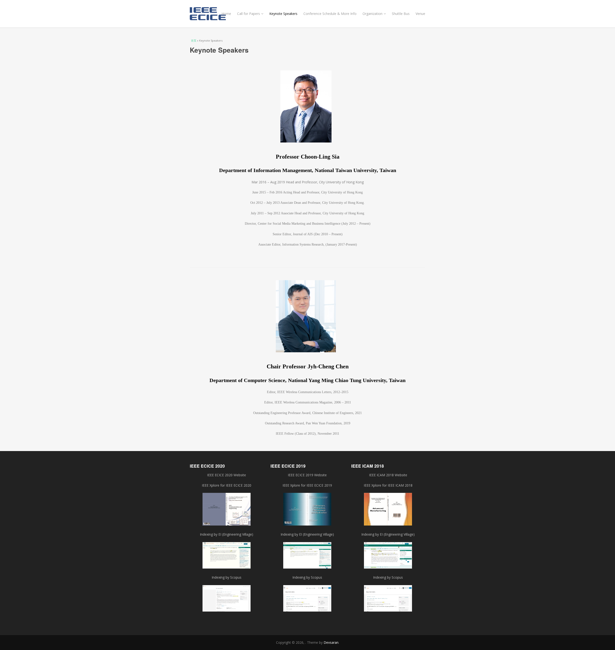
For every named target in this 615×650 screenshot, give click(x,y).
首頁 (193, 40)
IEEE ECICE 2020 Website (226, 475)
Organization (372, 13)
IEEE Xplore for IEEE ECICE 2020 (226, 485)
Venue (420, 13)
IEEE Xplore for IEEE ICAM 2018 (388, 485)
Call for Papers (248, 13)
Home (226, 13)
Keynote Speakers (283, 13)
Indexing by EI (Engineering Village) (307, 534)
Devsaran (331, 642)
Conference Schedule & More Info (330, 13)
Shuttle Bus (401, 13)
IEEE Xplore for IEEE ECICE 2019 (307, 485)
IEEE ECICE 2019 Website (307, 475)
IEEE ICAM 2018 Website (388, 475)
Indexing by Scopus (307, 577)
